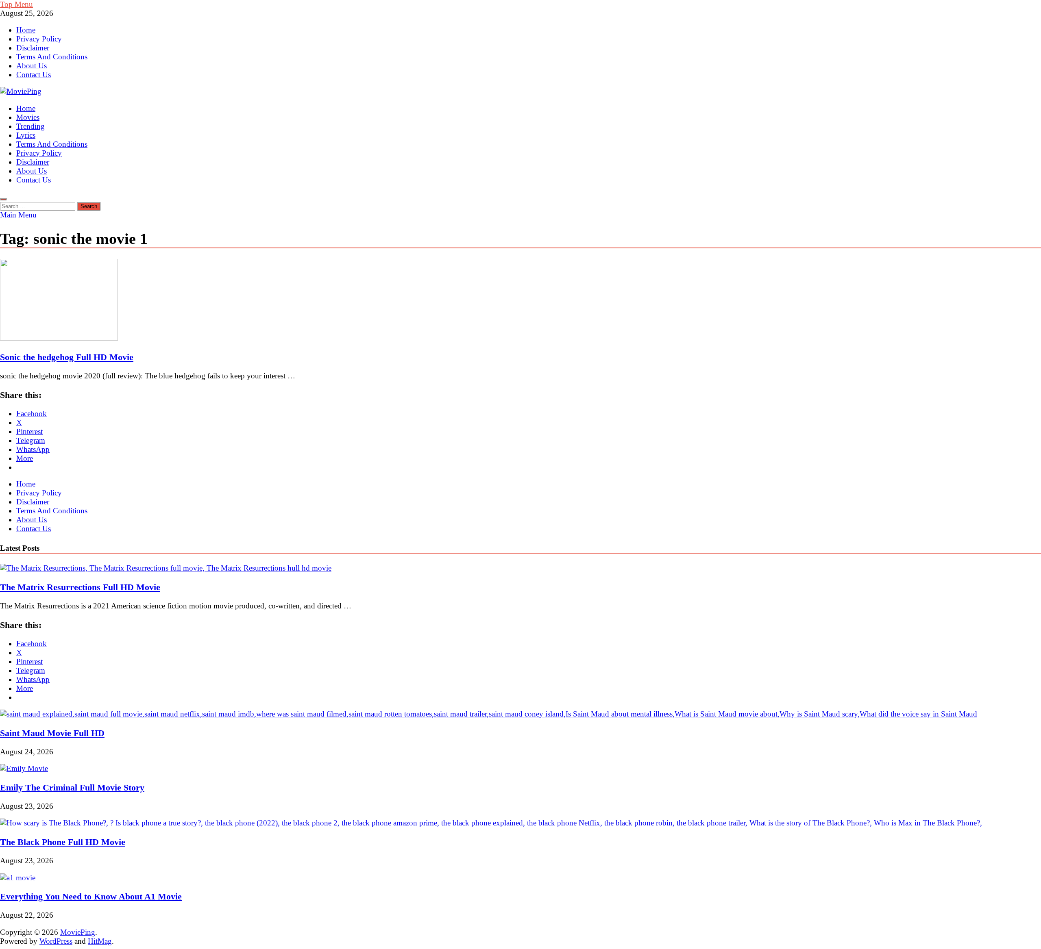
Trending (30, 126)
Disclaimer (32, 47)
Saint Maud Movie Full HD (52, 733)
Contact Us (33, 74)
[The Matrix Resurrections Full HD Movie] (165, 568)
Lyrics (25, 135)
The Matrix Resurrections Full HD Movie (80, 587)
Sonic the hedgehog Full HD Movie (66, 357)
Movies (27, 117)
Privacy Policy (39, 39)
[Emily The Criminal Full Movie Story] (24, 768)
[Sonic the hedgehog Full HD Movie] (520, 301)
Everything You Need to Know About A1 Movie (91, 896)
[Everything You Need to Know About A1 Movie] (17, 877)
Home (25, 30)
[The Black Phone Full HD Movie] (491, 823)
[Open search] (3, 199)
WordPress (55, 941)
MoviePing (77, 932)
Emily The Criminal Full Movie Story (72, 787)
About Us (31, 65)
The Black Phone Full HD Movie (62, 842)
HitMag (100, 941)
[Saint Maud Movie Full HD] (488, 714)
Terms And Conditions (51, 56)
